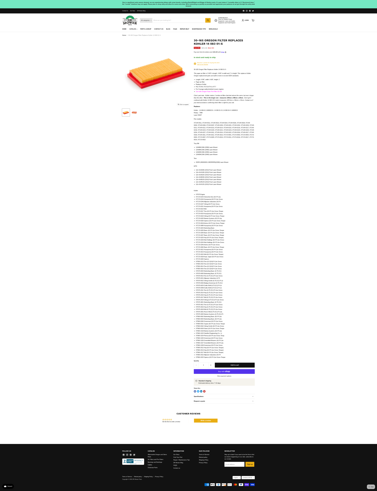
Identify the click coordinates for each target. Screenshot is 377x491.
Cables (150, 465)
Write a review (206, 420)
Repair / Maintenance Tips (181, 460)
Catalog (133, 29)
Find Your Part (177, 457)
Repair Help (184, 29)
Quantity (196, 361)
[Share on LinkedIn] (201, 391)
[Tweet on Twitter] (198, 391)
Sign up (250, 464)
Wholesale (213, 29)
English (236, 477)
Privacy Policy (203, 462)
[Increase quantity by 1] (210, 365)
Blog (168, 29)
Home (124, 29)
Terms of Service (204, 454)
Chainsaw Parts (152, 467)
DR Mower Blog (141, 10)
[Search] (208, 20)
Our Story (132, 10)
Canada (247, 477)
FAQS (175, 29)
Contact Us (125, 10)
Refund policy (203, 457)
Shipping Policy (203, 460)
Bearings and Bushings (155, 462)
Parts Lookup (145, 29)
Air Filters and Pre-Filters (155, 459)
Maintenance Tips (199, 29)
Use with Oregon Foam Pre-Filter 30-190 (209, 91)
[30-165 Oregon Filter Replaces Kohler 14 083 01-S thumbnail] (126, 112)
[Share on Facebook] (195, 391)
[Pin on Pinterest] (204, 391)
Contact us (158, 29)
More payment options (224, 376)
